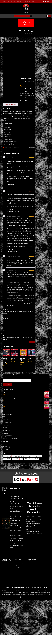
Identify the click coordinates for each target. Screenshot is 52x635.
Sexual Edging (5, 441)
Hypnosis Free (5, 433)
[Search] (49, 16)
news (35, 456)
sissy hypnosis (35, 458)
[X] (44, 1)
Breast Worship (6, 419)
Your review (6, 318)
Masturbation (22, 98)
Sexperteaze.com (42, 583)
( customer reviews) (29, 81)
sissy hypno (27, 458)
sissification (15, 458)
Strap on (21, 100)
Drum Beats (29, 97)
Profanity (32, 98)
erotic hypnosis (7, 456)
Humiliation (5, 432)
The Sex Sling (29, 33)
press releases (6, 458)
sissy (21, 458)
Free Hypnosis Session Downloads (9, 428)
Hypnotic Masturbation (28, 93)
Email (15, 330)
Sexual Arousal (23, 95)
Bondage (24, 97)
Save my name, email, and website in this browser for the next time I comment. (17, 338)
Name (4, 330)
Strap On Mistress (30, 95)
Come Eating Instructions (8, 420)
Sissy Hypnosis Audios (7, 443)
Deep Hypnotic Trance (21, 41)
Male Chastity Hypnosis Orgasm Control (10, 438)
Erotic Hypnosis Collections (8, 424)
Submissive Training (7, 447)
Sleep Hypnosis (6, 444)
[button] (31, 16)
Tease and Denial (6, 449)
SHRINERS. (46, 587)
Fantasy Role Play (6, 425)
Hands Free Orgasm (7, 430)
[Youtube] (45, 1)
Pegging (27, 98)
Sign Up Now (7, 384)
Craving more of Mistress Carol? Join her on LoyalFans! (26, 474)
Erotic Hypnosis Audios (10, 41)
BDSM (26, 91)
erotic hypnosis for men (18, 456)
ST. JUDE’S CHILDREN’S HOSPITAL (33, 587)
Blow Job (4, 417)
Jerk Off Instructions (7, 436)
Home (4, 41)
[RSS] (47, 1)
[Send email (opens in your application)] (48, 1)
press (40, 456)
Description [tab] (7, 104)
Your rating (5, 313)
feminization (29, 456)
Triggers (25, 100)
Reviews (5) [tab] (14, 104)
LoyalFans (30, 88)
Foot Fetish (5, 427)
